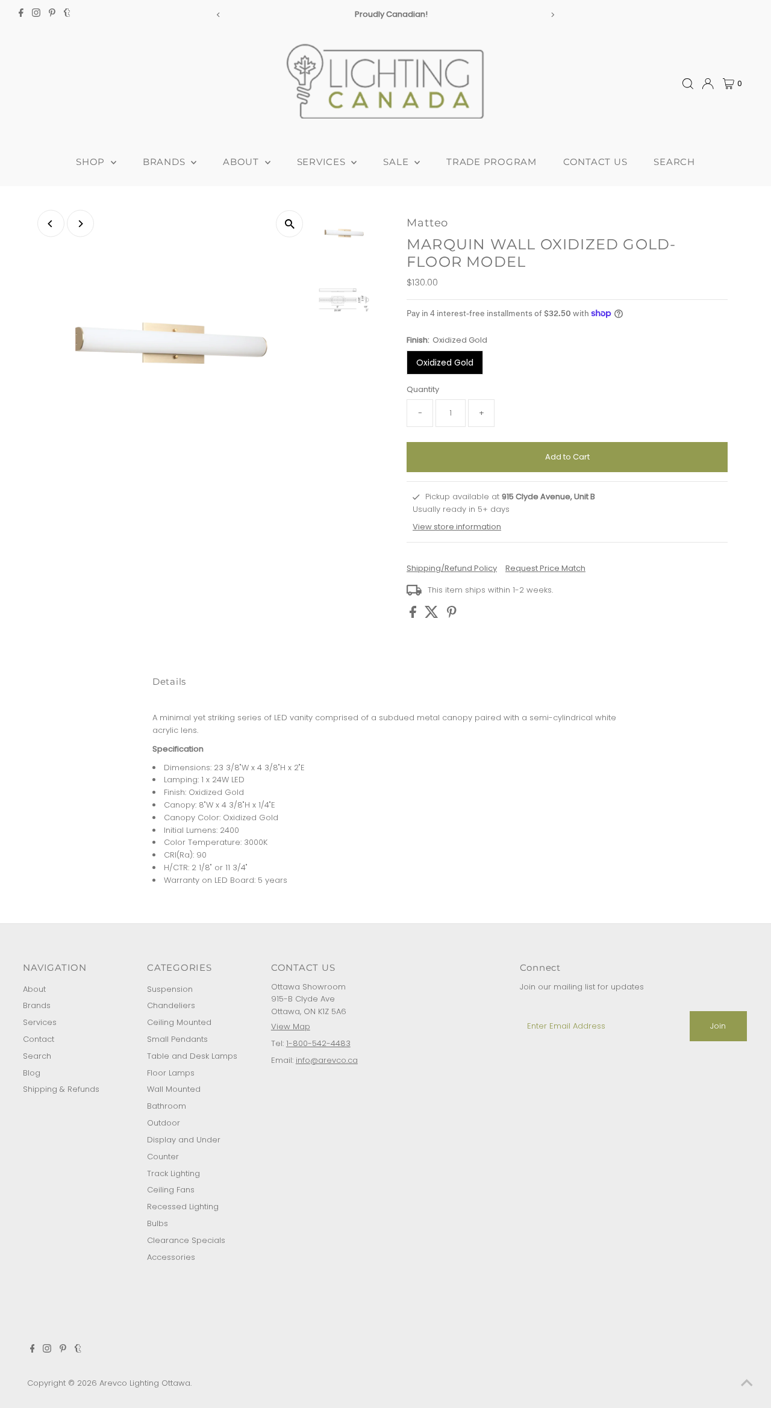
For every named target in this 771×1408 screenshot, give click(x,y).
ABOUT (242, 161)
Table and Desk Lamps (192, 1056)
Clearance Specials (186, 1240)
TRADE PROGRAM (491, 161)
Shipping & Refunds (61, 1089)
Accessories (171, 1257)
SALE (397, 161)
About (34, 989)
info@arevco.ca (327, 1060)
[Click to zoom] (289, 223)
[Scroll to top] (747, 1384)
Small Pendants (177, 1039)
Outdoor (163, 1123)
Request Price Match (545, 568)
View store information (457, 526)
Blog (31, 1073)
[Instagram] (36, 14)
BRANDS (165, 161)
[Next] (552, 14)
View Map (290, 1026)
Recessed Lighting (183, 1206)
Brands (37, 1005)
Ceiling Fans (171, 1189)
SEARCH (674, 161)
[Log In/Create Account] (707, 83)
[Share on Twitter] (433, 615)
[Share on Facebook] (414, 615)
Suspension (170, 989)
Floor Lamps (171, 1073)
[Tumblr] (67, 14)
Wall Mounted (174, 1089)
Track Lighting (173, 1173)
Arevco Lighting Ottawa (144, 1383)
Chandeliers (171, 1005)
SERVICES (323, 161)
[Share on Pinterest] (452, 615)
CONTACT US (595, 161)
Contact (38, 1039)
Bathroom (166, 1106)
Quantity (423, 389)
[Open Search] (687, 83)
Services (40, 1022)
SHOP (92, 161)
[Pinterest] (52, 14)
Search (37, 1056)
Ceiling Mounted (179, 1022)
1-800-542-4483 (318, 1043)
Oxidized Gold (444, 363)
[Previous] (219, 14)
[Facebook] (21, 14)
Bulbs (157, 1223)
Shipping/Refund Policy (452, 568)
